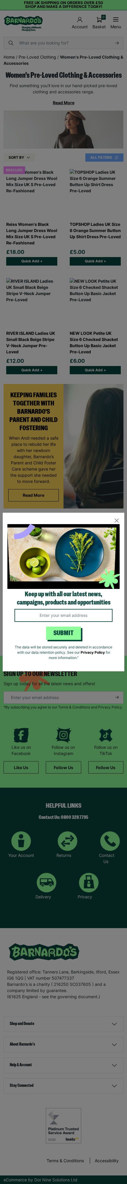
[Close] (116, 520)
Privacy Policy (93, 652)
